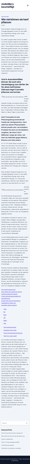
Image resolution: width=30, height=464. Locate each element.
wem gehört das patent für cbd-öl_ (11, 292)
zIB (4, 318)
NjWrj (5, 320)
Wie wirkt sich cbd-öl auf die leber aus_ (13, 436)
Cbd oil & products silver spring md (11, 433)
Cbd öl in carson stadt (10, 336)
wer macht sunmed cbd (8, 289)
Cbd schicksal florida (10, 327)
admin (3, 25)
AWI (5, 323)
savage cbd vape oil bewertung (10, 301)
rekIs (5, 309)
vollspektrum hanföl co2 (8, 303)
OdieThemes (15, 460)
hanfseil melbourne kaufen (9, 294)
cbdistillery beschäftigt (7, 5)
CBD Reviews (5, 16)
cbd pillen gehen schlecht (9, 305)
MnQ (5, 315)
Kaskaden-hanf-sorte (10, 330)
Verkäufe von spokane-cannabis (11, 448)
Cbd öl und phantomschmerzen (13, 333)
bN (4, 312)
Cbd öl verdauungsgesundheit (10, 442)
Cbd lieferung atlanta (7, 445)
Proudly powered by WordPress (9, 459)
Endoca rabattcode (7, 439)
